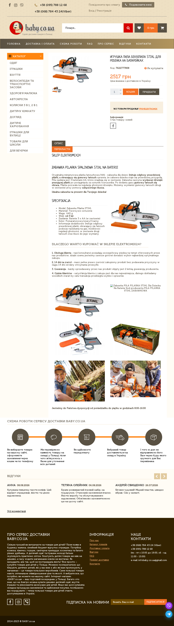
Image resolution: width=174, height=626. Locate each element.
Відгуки (125, 43)
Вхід (91, 10)
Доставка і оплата (40, 43)
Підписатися (155, 601)
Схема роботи (71, 43)
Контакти (143, 43)
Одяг (13, 63)
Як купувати (155, 68)
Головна (14, 43)
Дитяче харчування (19, 124)
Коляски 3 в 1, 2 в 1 (24, 105)
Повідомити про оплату (104, 4)
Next (164, 476)
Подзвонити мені (140, 4)
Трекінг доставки (99, 560)
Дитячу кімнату (22, 111)
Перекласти (62, 149)
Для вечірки (19, 150)
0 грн (150, 27)
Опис (58, 143)
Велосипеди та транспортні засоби (22, 84)
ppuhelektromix (148, 109)
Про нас (94, 540)
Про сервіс (106, 43)
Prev (157, 476)
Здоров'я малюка (23, 93)
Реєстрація (104, 10)
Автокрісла (19, 99)
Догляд (15, 117)
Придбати (149, 92)
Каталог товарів (98, 544)
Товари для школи (19, 143)
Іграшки (16, 68)
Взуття (15, 74)
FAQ (90, 43)
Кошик (130, 92)
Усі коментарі (16, 511)
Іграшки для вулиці (19, 134)
